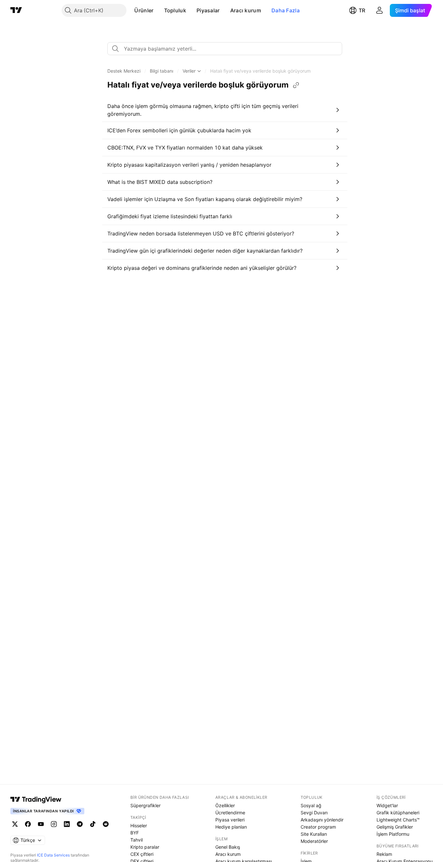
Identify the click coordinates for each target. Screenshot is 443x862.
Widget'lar (387, 805)
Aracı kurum (245, 10)
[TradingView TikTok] (92, 824)
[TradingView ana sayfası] (16, 10)
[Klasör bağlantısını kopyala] (296, 85)
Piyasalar (208, 10)
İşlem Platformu (393, 834)
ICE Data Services (53, 855)
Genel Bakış (227, 847)
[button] (159, 10)
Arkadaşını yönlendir (322, 819)
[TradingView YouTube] (40, 824)
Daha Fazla (285, 10)
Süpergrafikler (145, 805)
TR (362, 10)
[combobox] (224, 48)
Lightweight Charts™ (398, 819)
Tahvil (136, 840)
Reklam (384, 854)
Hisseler (138, 825)
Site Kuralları (314, 834)
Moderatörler (314, 841)
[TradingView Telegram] (79, 824)
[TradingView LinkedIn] (66, 824)
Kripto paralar (144, 847)
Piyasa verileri (230, 819)
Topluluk (175, 10)
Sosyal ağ (311, 805)
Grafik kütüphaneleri (398, 812)
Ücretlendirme (230, 812)
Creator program (318, 827)
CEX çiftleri (141, 854)
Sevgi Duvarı (314, 812)
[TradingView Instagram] (53, 824)
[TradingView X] (14, 824)
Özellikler (225, 805)
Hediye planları (231, 827)
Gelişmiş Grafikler (395, 827)
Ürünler (143, 10)
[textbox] (227, 48)
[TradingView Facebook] (27, 824)
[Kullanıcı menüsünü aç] (379, 10)
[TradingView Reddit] (105, 824)
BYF (134, 832)
